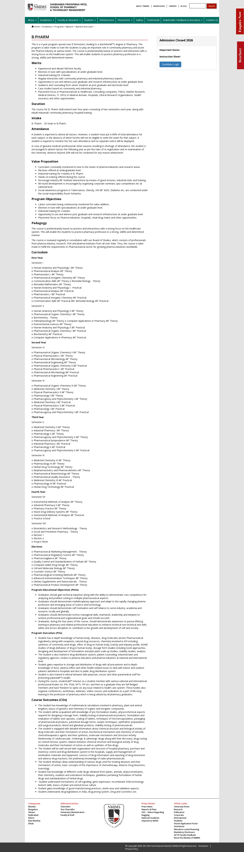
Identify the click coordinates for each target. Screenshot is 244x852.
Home (37, 26)
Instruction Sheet (170, 56)
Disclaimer (203, 846)
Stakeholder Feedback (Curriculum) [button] (182, 20)
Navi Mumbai (34, 820)
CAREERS (173, 6)
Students (178, 820)
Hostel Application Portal (186, 823)
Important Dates (170, 49)
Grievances (179, 826)
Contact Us (212, 20)
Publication (179, 812)
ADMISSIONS (159, 6)
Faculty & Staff (67, 815)
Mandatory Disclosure (184, 832)
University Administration (72, 812)
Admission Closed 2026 (176, 40)
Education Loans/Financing (186, 829)
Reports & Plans (149, 809)
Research (178, 809)
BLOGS (184, 6)
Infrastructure (106, 20)
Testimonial (153, 20)
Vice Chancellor (68, 809)
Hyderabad (33, 815)
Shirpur (31, 812)
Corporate (179, 815)
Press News (147, 806)
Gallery (139, 20)
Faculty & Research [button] (68, 20)
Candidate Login (170, 64)
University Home (181, 806)
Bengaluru (33, 809)
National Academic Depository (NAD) (150, 819)
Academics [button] (46, 20)
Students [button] (89, 20)
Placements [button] (124, 20)
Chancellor (66, 806)
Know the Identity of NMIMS (187, 837)
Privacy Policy (131, 849)
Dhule (31, 823)
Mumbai (32, 806)
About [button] (31, 20)
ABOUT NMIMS (142, 6)
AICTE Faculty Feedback (185, 835)
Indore (31, 817)
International (180, 817)
